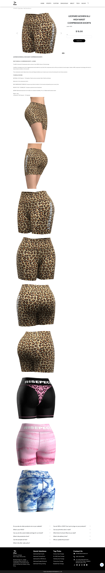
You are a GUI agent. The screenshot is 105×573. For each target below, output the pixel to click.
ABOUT (72, 3)
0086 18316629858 (80, 556)
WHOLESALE (64, 3)
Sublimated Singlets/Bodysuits (40, 561)
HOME (42, 3)
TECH (78, 3)
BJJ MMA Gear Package (58, 556)
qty (67, 34)
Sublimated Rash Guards (38, 553)
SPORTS (48, 3)
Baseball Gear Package (58, 563)
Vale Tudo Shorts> (27, 8)
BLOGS (84, 3)
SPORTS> (15, 8)
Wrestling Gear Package (58, 558)
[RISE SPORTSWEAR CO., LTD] (15, 3)
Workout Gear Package (58, 553)
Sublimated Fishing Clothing (39, 563)
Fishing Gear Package (58, 561)
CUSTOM (56, 3)
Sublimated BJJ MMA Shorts (39, 558)
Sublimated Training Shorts (39, 556)
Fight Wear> (20, 8)
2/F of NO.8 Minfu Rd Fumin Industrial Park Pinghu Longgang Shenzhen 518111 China (83, 561)
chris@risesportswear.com (82, 553)
